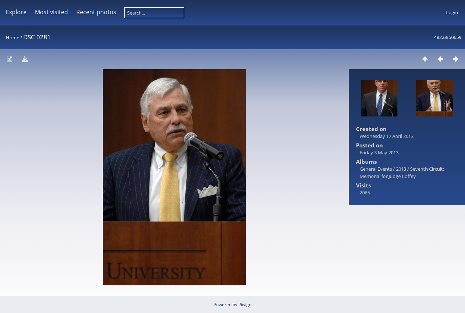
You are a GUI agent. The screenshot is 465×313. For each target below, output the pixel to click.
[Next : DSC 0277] (455, 59)
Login (452, 12)
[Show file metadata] (9, 59)
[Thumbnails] (425, 59)
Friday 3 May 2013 (379, 152)
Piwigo (244, 304)
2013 (401, 169)
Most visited (51, 12)
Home (12, 37)
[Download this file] (24, 59)
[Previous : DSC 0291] (440, 59)
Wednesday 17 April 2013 (386, 136)
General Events (376, 169)
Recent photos (96, 12)
